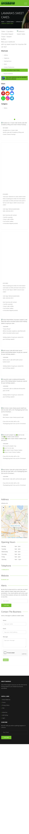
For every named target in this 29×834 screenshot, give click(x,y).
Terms (4, 702)
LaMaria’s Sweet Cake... (15, 525)
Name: (4, 620)
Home (2, 21)
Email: (4, 628)
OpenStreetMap (19, 537)
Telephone (6, 58)
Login (3, 718)
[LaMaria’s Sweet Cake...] (15, 522)
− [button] (3, 510)
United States (10, 21)
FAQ (3, 708)
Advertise (4, 712)
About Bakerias (6, 699)
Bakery (5, 108)
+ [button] (3, 508)
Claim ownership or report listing (11, 70)
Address (6, 55)
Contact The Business (9, 67)
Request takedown (8, 73)
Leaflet (8, 537)
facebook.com (5, 579)
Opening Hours (7, 61)
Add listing (5, 715)
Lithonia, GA (19, 21)
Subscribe (6, 605)
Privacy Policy (5, 705)
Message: (5, 637)
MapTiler (13, 537)
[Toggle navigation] (25, 4)
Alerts (5, 64)
